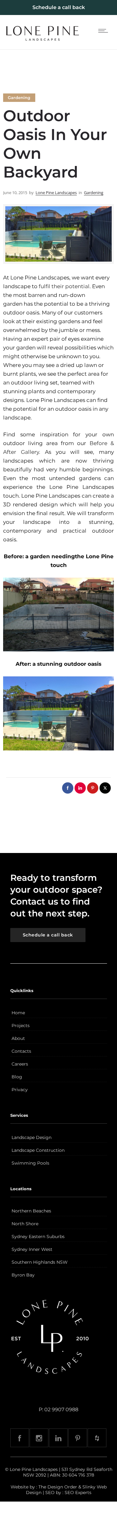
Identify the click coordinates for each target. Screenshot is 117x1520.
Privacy (20, 1089)
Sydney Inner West (32, 1249)
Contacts (21, 1051)
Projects (21, 1025)
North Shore (25, 1224)
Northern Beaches (31, 1211)
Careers (20, 1064)
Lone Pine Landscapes (56, 192)
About (18, 1038)
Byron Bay (23, 1275)
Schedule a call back (58, 7)
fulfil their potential (64, 286)
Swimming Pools (30, 1163)
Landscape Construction (38, 1150)
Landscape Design (31, 1137)
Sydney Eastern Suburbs (38, 1236)
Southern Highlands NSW (40, 1262)
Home (18, 1013)
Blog (17, 1077)
